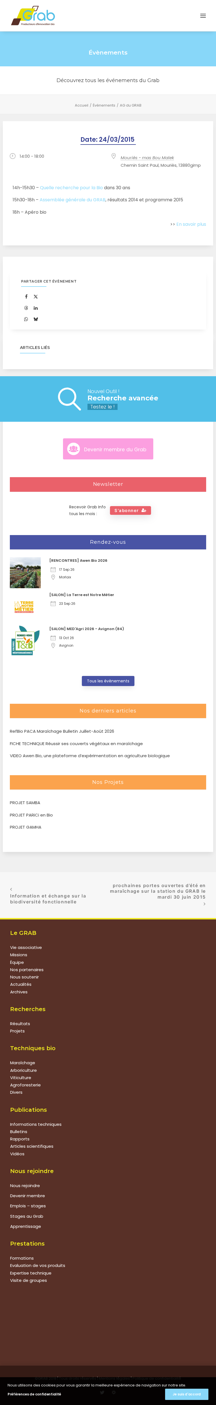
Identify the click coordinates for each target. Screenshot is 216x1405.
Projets (17, 1031)
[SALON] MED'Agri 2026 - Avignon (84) (86, 629)
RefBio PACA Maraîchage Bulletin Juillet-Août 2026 (62, 731)
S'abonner (126, 510)
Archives (19, 992)
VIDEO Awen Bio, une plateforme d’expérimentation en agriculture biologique (90, 756)
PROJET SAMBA (25, 803)
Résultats (20, 1024)
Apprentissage (25, 1226)
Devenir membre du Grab (115, 449)
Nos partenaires (27, 970)
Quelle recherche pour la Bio (71, 187)
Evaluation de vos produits (37, 1265)
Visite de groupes (28, 1280)
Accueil (81, 105)
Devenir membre (27, 1196)
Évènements (104, 105)
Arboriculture (23, 1070)
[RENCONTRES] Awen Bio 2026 (78, 560)
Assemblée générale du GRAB (72, 199)
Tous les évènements (108, 681)
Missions (18, 955)
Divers (16, 1092)
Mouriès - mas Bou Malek (147, 158)
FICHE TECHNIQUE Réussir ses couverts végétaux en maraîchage (76, 744)
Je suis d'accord (187, 1394)
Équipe (17, 962)
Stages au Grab (26, 1216)
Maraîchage (22, 1063)
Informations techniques (36, 1124)
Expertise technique (30, 1273)
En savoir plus (191, 224)
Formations (22, 1258)
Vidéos (17, 1154)
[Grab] (33, 15)
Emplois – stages (28, 1206)
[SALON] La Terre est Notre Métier (81, 594)
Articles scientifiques (31, 1146)
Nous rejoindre (25, 1186)
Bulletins (18, 1132)
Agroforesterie (25, 1085)
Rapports (20, 1139)
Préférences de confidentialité (34, 1394)
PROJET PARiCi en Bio (31, 815)
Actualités (21, 984)
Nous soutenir (24, 977)
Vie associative (26, 947)
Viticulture (20, 1078)
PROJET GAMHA (25, 827)
